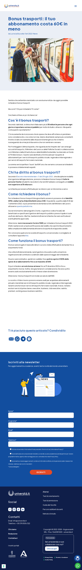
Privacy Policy (54, 457)
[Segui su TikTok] (18, 509)
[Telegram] (23, 339)
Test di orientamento (51, 496)
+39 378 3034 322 (23, 523)
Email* (10, 430)
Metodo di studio (49, 514)
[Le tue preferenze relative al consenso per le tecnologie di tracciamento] (4, 566)
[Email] (11, 340)
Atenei (46, 491)
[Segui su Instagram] (14, 509)
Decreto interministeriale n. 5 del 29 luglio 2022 (34, 176)
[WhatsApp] (17, 339)
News (35, 34)
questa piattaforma (24, 206)
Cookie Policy (49, 560)
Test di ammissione (50, 500)
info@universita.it (20, 521)
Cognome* (12, 421)
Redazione (12, 534)
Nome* (11, 411)
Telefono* (12, 440)
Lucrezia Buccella (17, 34)
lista (26, 235)
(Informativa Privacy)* (57, 449)
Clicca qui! (52, 548)
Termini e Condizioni (62, 557)
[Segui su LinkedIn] (22, 509)
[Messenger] (29, 339)
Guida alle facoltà (49, 505)
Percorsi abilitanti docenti (53, 509)
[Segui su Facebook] (10, 509)
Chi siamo (12, 529)
